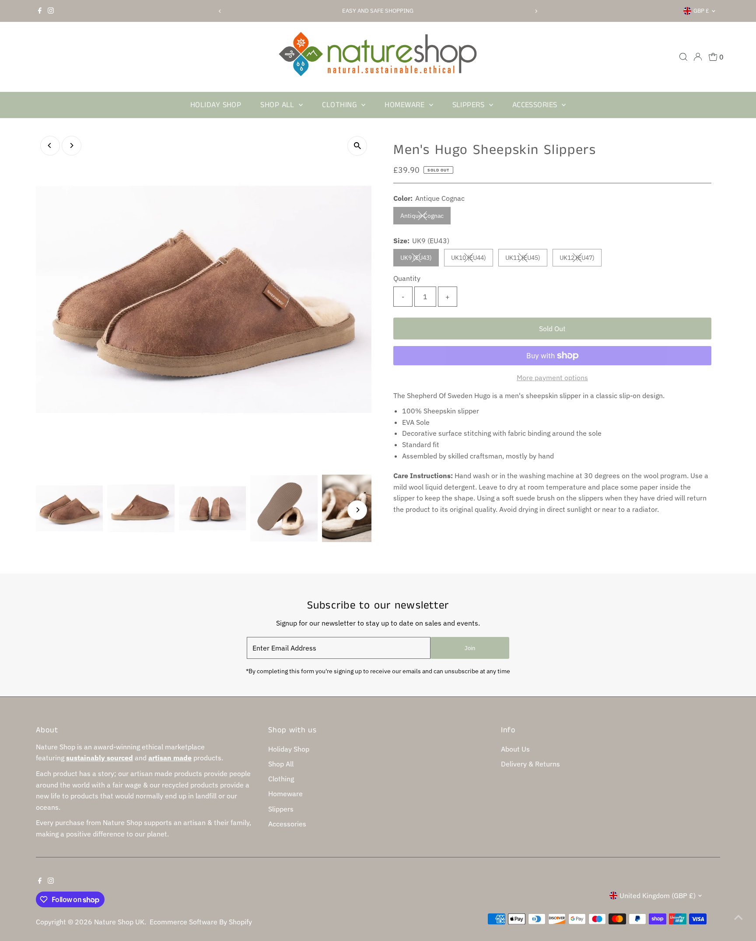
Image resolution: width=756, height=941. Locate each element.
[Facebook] (40, 10)
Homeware (406, 105)
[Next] (536, 11)
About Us (515, 749)
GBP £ (701, 10)
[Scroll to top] (738, 917)
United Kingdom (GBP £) (658, 895)
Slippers (469, 105)
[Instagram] (51, 10)
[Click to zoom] (357, 146)
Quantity (406, 278)
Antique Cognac (425, 217)
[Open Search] (683, 57)
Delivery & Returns (530, 763)
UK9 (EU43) (419, 259)
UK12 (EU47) (581, 259)
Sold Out (552, 328)
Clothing (340, 105)
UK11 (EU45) (526, 259)
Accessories (536, 105)
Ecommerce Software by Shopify (201, 921)
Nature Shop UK (119, 921)
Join (470, 648)
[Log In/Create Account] (698, 57)
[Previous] (220, 11)
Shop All (278, 105)
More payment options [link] (552, 377)
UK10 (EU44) (472, 259)
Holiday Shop (215, 105)
